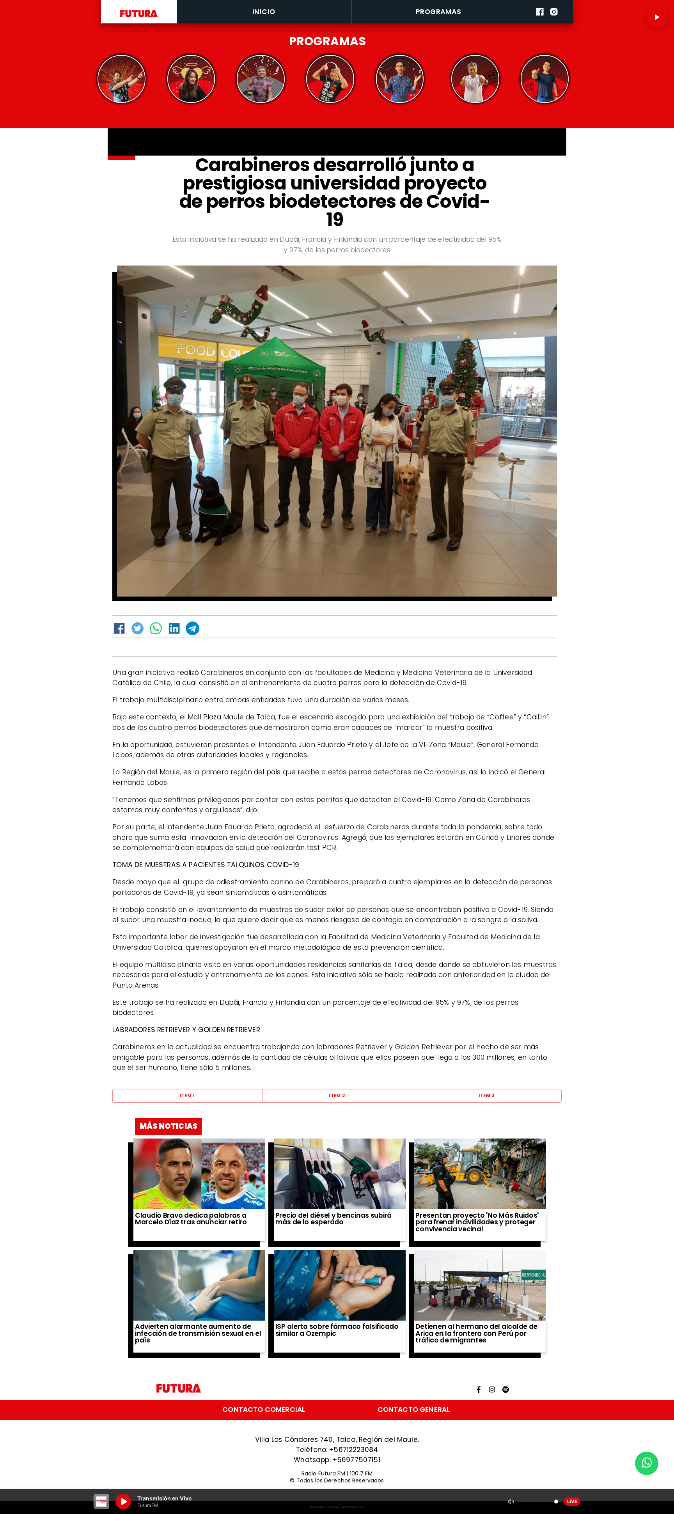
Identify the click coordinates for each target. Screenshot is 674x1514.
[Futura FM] (121, 79)
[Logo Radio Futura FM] (139, 17)
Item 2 (337, 1096)
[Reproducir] (657, 17)
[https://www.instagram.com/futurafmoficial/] (554, 22)
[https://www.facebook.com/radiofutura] (540, 22)
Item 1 (187, 1096)
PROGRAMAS (438, 11)
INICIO (263, 11)
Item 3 (487, 1096)
